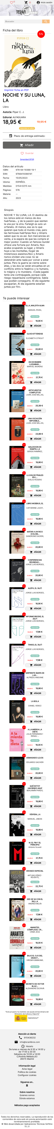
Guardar (29, 153)
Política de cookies (27, 1072)
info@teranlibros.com (30, 1042)
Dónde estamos (27, 1098)
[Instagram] (27, 1085)
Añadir (28, 145)
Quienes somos (27, 1095)
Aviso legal (27, 1069)
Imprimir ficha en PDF (16, 90)
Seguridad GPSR (27, 159)
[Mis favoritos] (11, 2)
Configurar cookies (27, 1075)
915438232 (30, 1037)
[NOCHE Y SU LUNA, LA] (22, 61)
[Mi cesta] (26, 2)
